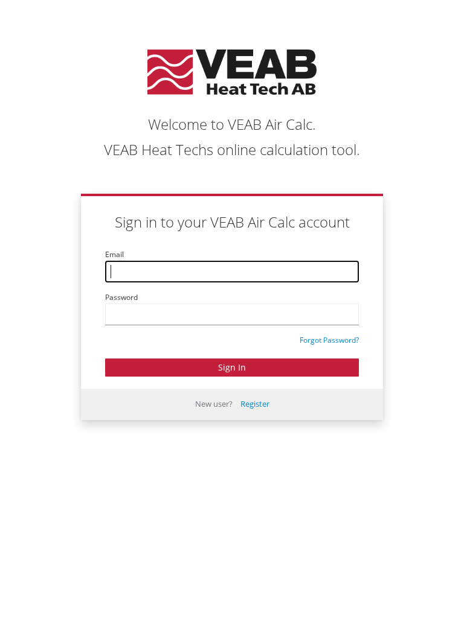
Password (121, 297)
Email (114, 254)
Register (254, 403)
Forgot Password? (329, 340)
